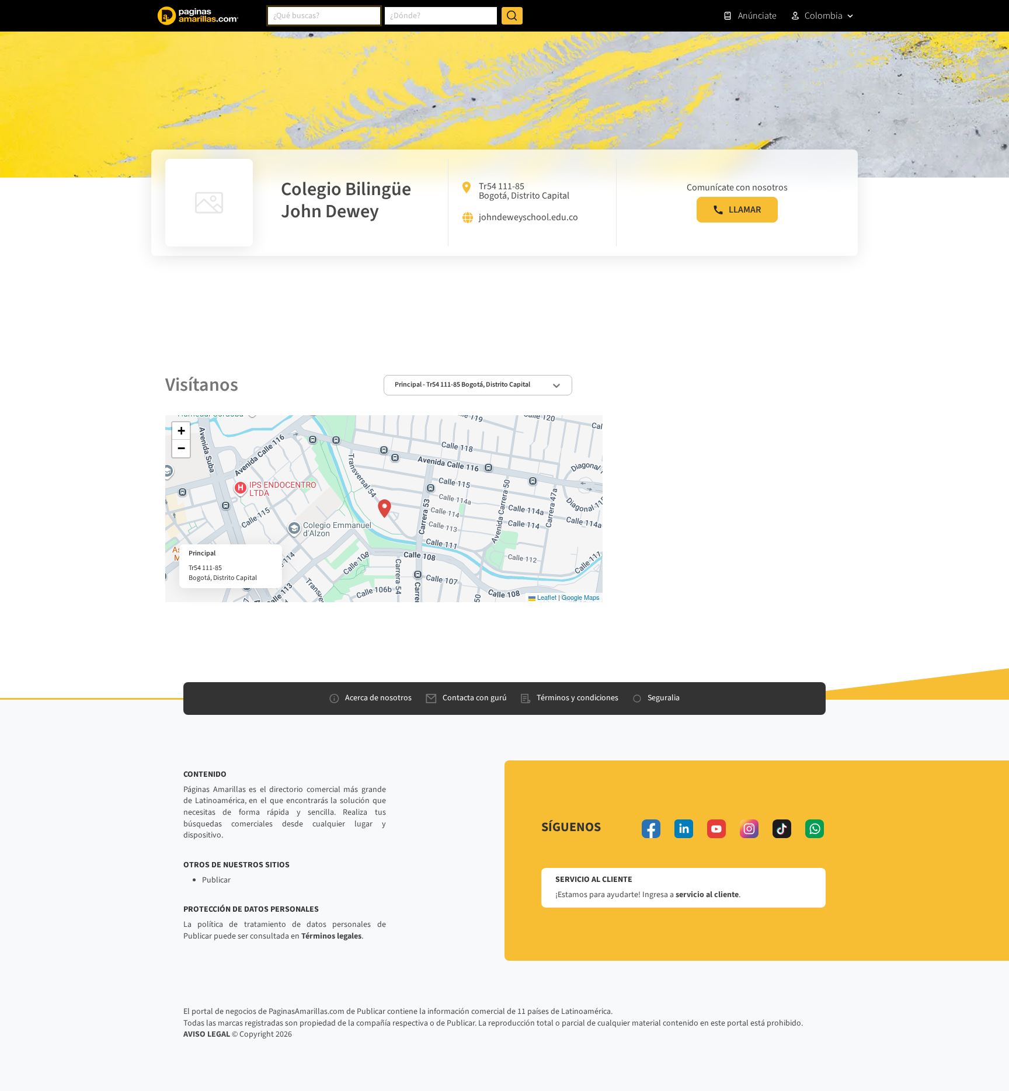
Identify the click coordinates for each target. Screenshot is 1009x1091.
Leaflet (545, 597)
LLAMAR (745, 209)
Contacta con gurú (475, 698)
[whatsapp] (814, 828)
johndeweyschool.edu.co (528, 218)
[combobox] (324, 16)
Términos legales (331, 936)
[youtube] (716, 828)
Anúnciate (757, 15)
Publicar (216, 880)
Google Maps (581, 597)
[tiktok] (782, 828)
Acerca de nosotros (378, 698)
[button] (384, 508)
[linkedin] (683, 828)
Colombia (824, 15)
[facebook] (651, 828)
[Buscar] (512, 16)
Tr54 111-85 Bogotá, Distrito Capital (524, 191)
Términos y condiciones (577, 698)
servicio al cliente (707, 895)
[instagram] (749, 828)
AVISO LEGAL (206, 1034)
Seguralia (664, 698)
